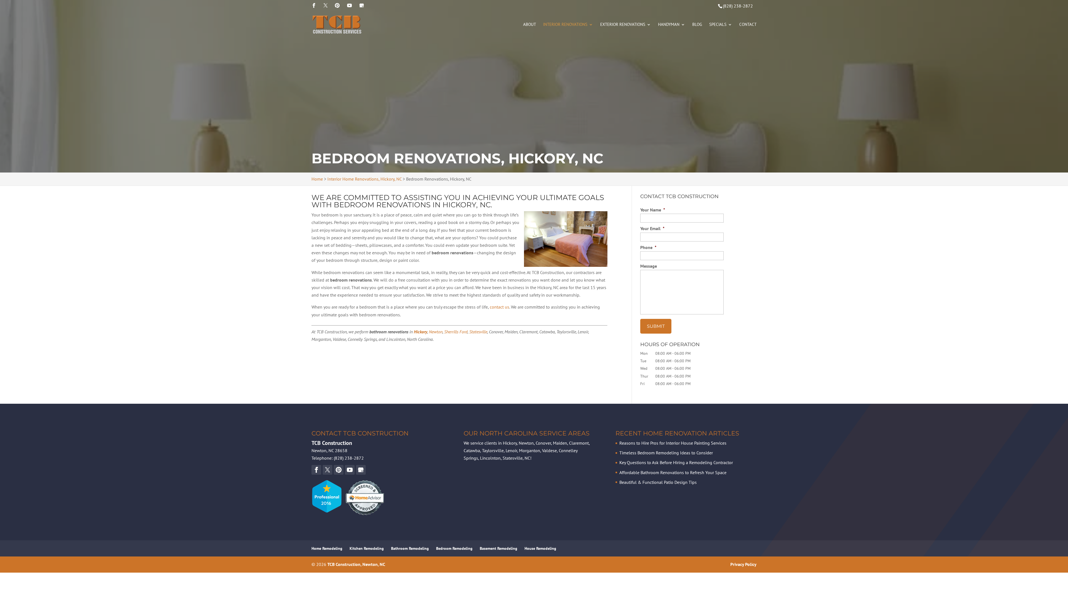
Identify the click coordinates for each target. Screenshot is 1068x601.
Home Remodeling (327, 548)
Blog (697, 25)
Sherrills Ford (456, 331)
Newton (435, 331)
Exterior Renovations (622, 25)
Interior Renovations (565, 25)
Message (648, 266)
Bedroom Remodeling (454, 548)
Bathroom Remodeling (410, 548)
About (529, 25)
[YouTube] (337, 5)
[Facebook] (314, 5)
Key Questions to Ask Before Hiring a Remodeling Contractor (676, 462)
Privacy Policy (743, 564)
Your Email (652, 228)
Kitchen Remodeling (367, 548)
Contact (747, 25)
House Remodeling (540, 548)
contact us (499, 307)
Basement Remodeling (498, 548)
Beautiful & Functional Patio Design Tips (658, 482)
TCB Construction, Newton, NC (356, 564)
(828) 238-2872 (738, 6)
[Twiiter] (325, 5)
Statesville (478, 331)
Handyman (668, 25)
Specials (717, 25)
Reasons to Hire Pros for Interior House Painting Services (672, 443)
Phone (648, 247)
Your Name (652, 210)
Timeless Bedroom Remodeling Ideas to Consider (666, 452)
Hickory (420, 331)
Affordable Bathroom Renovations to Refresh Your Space (672, 472)
